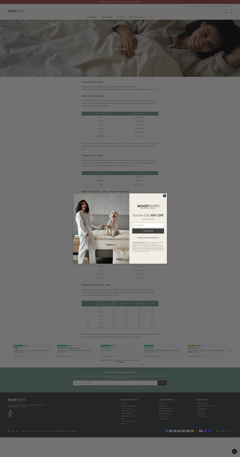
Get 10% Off (148, 231)
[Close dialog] (164, 195)
